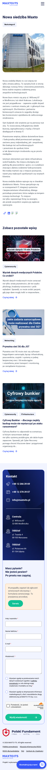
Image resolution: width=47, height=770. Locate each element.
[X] (13, 214)
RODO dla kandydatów (11, 751)
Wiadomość (10, 656)
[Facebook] (17, 214)
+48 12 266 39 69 (21, 483)
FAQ (22, 751)
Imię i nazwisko (11, 619)
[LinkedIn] (9, 214)
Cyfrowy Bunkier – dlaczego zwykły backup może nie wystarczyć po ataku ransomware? (22, 423)
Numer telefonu (11, 631)
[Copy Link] (5, 214)
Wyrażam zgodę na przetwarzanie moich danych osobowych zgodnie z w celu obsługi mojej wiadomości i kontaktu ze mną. (24, 682)
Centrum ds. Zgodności (34, 751)
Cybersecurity (10, 266)
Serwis (15, 603)
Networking (9, 340)
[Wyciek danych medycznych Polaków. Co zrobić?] (23, 248)
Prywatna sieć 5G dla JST (16, 346)
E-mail (8, 644)
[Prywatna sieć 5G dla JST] (23, 322)
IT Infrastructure (27, 414)
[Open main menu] (42, 4)
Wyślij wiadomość (18, 717)
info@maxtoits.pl (21, 500)
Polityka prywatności (10, 747)
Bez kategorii (9, 24)
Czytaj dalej (8, 297)
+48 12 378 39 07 (21, 491)
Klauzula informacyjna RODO (30, 747)
